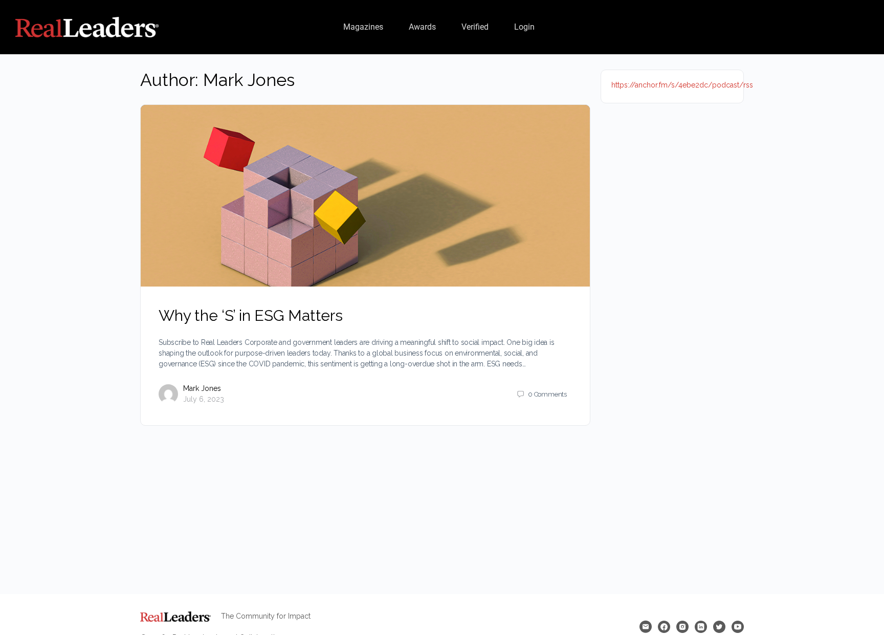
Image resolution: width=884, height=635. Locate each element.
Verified (475, 27)
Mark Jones (202, 388)
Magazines (363, 27)
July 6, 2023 (203, 399)
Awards (422, 27)
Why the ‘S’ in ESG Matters (251, 315)
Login (524, 27)
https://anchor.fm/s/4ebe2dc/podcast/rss (682, 85)
